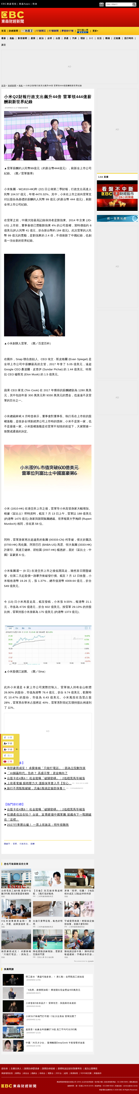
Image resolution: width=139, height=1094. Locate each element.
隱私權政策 (133, 1082)
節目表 (4, 1068)
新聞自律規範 (48, 1068)
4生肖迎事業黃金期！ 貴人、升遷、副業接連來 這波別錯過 (16, 923)
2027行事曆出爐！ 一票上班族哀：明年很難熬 (38, 824)
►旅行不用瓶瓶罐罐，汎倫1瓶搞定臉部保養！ (35, 788)
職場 (107, 38)
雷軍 (15, 844)
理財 (82, 38)
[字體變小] (8, 751)
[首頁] (12, 17)
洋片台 (59, 1073)
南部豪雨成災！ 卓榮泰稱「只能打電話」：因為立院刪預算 (46, 768)
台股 (58, 38)
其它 (3, 45)
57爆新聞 (54, 31)
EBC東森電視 (9, 4)
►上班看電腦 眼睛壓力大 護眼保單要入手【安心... (38, 783)
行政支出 (24, 844)
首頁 (3, 31)
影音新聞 (22, 38)
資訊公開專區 (90, 1068)
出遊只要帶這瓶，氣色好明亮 (48, 922)
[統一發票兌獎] (117, 221)
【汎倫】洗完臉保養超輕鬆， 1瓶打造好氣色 (48, 892)
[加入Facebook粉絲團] (8, 757)
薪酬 (33, 844)
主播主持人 (16, 1068)
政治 (41, 38)
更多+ (95, 31)
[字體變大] (8, 745)
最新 (3, 38)
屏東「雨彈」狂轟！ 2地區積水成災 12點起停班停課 (79, 892)
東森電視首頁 (7, 1073)
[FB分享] (8, 739)
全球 (49, 38)
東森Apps (24, 4)
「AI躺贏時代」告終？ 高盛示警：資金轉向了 (37, 773)
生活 (99, 38)
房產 (66, 38)
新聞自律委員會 (31, 1068)
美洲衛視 (74, 1073)
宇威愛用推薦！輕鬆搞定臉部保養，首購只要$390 (79, 922)
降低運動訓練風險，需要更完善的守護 (48, 952)
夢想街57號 (68, 31)
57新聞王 (41, 31)
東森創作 (98, 1073)
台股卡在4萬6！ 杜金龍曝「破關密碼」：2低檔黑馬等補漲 (46, 778)
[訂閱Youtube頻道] (8, 762)
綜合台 (26, 1073)
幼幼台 (42, 1073)
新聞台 (18, 1073)
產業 (33, 38)
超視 (66, 1073)
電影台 (50, 1073)
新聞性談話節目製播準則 (70, 1068)
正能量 (117, 38)
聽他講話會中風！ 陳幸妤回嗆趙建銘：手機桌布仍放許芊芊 (79, 953)
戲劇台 (34, 1073)
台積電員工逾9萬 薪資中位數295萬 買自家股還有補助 (16, 892)
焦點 (12, 38)
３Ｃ (91, 38)
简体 (34, 4)
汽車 (74, 38)
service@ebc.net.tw (130, 1086)
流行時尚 (128, 38)
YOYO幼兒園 (85, 1073)
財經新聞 (13, 31)
